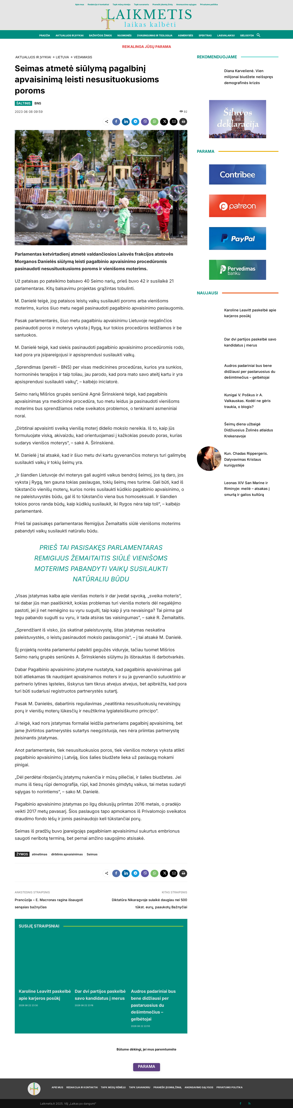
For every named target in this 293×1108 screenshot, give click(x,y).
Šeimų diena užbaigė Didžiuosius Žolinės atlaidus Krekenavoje (248, 430)
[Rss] (249, 1103)
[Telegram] (135, 121)
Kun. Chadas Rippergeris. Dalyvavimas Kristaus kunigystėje (246, 459)
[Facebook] (116, 121)
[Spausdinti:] (183, 121)
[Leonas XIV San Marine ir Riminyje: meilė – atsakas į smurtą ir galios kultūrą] (209, 488)
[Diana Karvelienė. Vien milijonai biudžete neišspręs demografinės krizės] (209, 76)
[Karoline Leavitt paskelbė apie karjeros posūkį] (45, 959)
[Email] (174, 121)
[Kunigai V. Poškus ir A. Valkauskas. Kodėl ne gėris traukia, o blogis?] (209, 400)
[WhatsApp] (154, 121)
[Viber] (145, 121)
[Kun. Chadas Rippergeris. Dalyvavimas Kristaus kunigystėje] (209, 458)
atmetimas (39, 854)
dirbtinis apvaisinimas (67, 854)
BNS (37, 103)
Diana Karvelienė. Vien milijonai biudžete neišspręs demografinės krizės (248, 77)
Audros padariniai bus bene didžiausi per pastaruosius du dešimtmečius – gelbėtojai (153, 1005)
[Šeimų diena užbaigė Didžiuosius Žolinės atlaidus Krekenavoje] (209, 429)
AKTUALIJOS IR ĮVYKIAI (33, 57)
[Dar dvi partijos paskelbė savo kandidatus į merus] (101, 959)
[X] (164, 121)
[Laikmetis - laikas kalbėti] (146, 19)
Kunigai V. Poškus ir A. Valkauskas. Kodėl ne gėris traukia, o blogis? (247, 401)
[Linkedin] (126, 121)
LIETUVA (62, 57)
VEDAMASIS (83, 57)
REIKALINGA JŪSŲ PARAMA (146, 47)
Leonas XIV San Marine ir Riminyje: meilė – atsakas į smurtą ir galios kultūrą (247, 489)
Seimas (92, 854)
